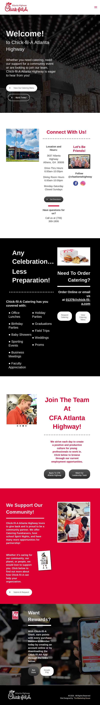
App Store (33, 671)
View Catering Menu (82, 317)
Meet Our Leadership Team (79, 474)
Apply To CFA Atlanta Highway (54, 474)
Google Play (47, 671)
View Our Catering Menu (24, 88)
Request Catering (64, 316)
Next (33, 408)
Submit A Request (21, 592)
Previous (10, 408)
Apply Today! (21, 97)
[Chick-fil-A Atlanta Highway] (21, 7)
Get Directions (55, 199)
